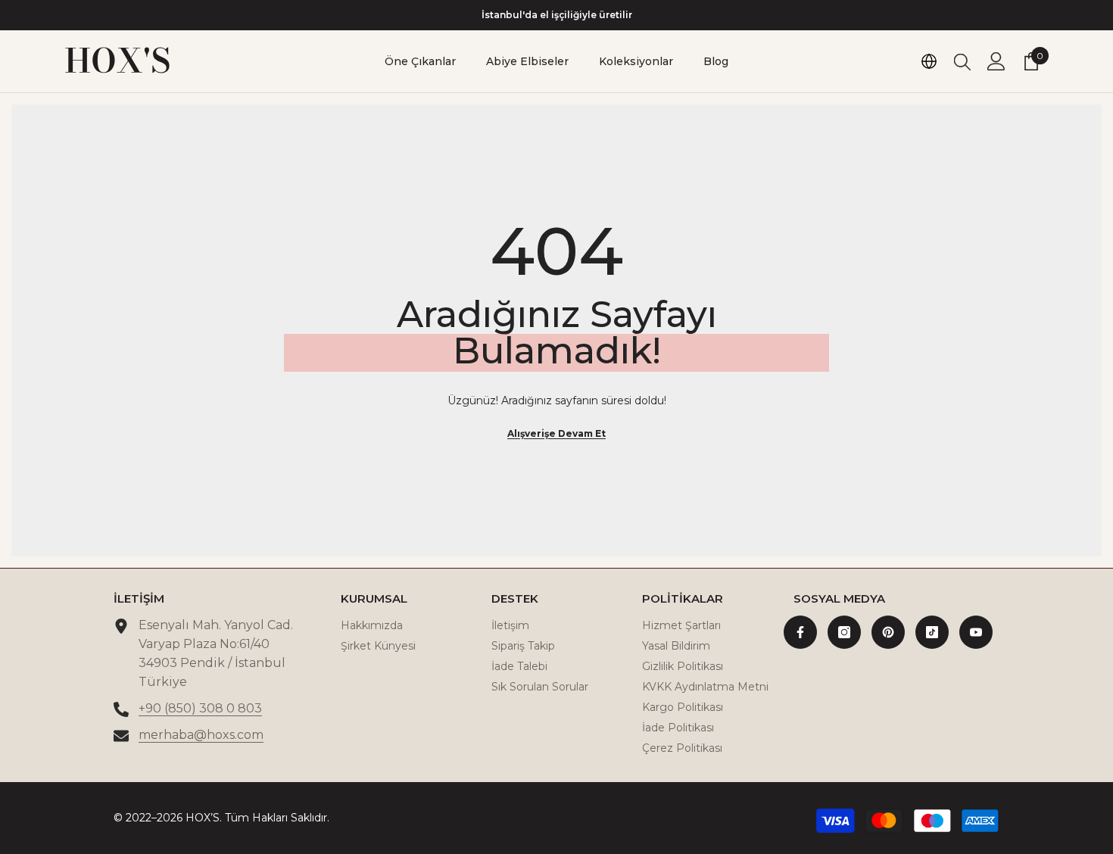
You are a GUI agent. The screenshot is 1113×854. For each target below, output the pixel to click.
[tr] (929, 61)
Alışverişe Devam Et (556, 433)
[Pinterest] (888, 632)
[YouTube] (976, 632)
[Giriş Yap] (996, 61)
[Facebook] (800, 632)
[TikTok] (932, 632)
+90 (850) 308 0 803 (200, 708)
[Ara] (962, 61)
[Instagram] (844, 632)
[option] (556, 15)
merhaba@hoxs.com (201, 735)
